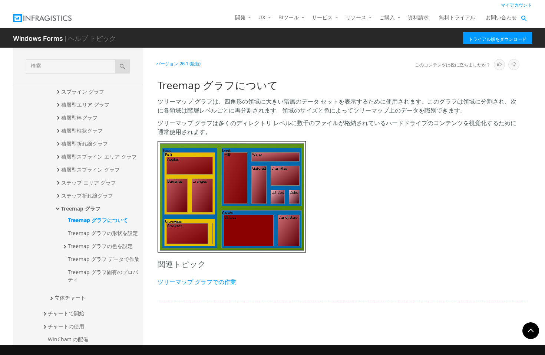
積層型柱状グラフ (82, 130)
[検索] (122, 66)
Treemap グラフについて (98, 220)
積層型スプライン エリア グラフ (99, 156)
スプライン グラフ (82, 91)
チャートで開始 (66, 313)
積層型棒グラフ (79, 117)
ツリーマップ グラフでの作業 (197, 283)
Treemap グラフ (80, 208)
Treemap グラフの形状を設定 (103, 233)
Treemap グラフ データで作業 (103, 259)
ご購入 (387, 18)
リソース (356, 18)
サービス (322, 18)
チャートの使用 (66, 326)
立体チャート (70, 297)
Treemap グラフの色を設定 (100, 246)
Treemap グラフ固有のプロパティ (103, 275)
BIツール (288, 18)
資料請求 (418, 18)
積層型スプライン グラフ (90, 169)
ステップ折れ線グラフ (87, 195)
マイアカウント (516, 5)
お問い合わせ (501, 18)
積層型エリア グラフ (85, 104)
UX (261, 18)
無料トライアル (457, 18)
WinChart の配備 (68, 339)
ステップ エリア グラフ (88, 182)
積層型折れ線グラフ (84, 143)
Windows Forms (38, 38)
